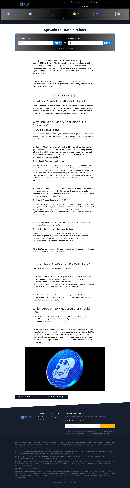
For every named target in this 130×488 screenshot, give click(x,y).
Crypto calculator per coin (93, 2)
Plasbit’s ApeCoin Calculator (55, 321)
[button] (57, 43)
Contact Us (85, 6)
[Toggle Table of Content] (72, 95)
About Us (64, 2)
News (106, 2)
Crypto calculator (76, 2)
